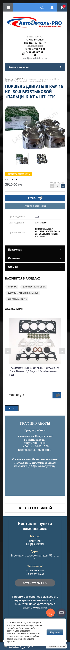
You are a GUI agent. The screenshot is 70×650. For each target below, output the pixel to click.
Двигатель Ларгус (17, 299)
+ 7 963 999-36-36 (35, 574)
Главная (9, 79)
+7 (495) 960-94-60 (35, 48)
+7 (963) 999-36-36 (35, 53)
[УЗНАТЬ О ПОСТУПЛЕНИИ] (56, 395)
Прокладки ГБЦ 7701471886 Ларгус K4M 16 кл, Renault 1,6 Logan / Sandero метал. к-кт (34, 371)
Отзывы (13, 267)
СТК (37, 216)
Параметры (15, 249)
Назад (11, 408)
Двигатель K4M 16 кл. (34, 286)
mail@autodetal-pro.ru (35, 58)
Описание (14, 258)
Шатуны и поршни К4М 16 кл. (23, 293)
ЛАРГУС (20, 79)
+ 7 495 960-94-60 (35, 570)
